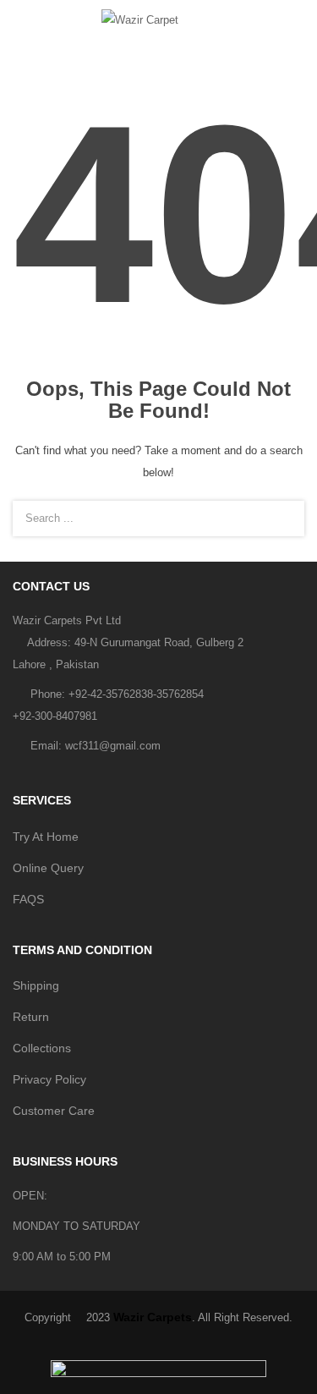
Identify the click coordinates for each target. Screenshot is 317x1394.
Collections (42, 1048)
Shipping (36, 985)
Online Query (48, 868)
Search (281, 518)
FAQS (28, 899)
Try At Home (46, 836)
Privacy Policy (49, 1079)
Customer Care (54, 1110)
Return (31, 1017)
